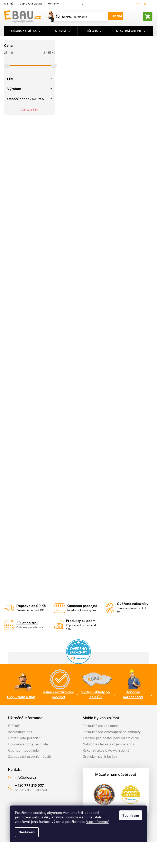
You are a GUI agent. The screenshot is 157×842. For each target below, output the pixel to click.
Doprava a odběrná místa (28, 744)
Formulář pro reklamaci (101, 726)
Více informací (97, 822)
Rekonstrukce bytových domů (106, 750)
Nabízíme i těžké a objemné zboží (109, 744)
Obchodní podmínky (24, 750)
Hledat (116, 16)
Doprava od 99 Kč (31, 606)
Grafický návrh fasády (100, 756)
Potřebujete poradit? (24, 738)
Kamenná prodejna (82, 606)
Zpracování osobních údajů (29, 756)
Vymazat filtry (30, 109)
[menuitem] (26, 31)
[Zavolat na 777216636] (147, 3)
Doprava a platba (31, 3)
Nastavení (26, 832)
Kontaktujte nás (20, 732)
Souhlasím (130, 815)
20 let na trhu (27, 623)
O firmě (8, 3)
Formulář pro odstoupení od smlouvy (112, 732)
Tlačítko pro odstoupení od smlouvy (111, 738)
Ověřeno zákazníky (132, 604)
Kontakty (53, 3)
